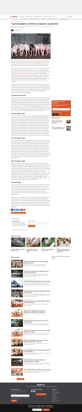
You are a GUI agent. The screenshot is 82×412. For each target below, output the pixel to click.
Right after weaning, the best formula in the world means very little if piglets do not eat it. (36, 344)
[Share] (14, 210)
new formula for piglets (21, 73)
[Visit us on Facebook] (32, 391)
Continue (46, 409)
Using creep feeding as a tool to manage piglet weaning (58, 128)
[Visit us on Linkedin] (34, 391)
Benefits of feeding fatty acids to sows (47, 250)
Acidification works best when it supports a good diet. (35, 313)
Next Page (20, 379)
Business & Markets (28, 289)
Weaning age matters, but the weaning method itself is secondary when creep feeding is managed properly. (35, 265)
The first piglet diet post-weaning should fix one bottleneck (37, 350)
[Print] (12, 210)
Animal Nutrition (15, 21)
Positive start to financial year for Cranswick (37, 281)
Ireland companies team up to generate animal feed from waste (64, 250)
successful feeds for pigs (37, 60)
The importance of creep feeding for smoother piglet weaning (35, 360)
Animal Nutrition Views (28, 299)
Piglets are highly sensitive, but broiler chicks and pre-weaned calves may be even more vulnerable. (36, 372)
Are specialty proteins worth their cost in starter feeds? (36, 321)
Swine (21, 21)
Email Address (31, 221)
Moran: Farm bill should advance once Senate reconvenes (57, 122)
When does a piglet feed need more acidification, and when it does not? (34, 311)
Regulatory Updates (56, 119)
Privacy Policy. (65, 112)
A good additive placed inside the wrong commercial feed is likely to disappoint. (36, 305)
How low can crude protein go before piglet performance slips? (37, 331)
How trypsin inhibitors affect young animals (37, 369)
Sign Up (55, 114)
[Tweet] (19, 210)
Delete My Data (41, 394)
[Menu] (71, 17)
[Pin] (22, 210)
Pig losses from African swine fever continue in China (32, 250)
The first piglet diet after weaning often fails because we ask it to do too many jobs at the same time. (37, 354)
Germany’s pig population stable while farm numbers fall (37, 291)
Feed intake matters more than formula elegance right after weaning (36, 341)
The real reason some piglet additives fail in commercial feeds (37, 301)
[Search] (68, 17)
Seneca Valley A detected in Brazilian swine (18, 250)
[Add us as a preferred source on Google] (24, 210)
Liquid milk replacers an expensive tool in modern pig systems (36, 272)
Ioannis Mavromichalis (18, 29)
